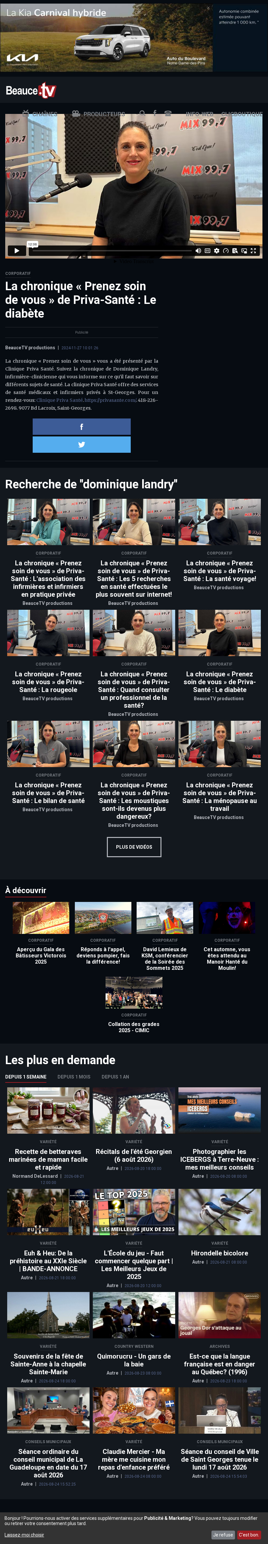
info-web (199, 114)
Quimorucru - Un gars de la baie (134, 1360)
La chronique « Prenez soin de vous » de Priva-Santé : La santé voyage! (219, 571)
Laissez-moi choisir (24, 1534)
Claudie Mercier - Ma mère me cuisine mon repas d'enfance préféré (134, 1459)
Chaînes (45, 114)
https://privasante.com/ (110, 400)
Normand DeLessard (35, 1176)
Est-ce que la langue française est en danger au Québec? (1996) (219, 1364)
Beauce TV (31, 89)
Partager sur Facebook (82, 426)
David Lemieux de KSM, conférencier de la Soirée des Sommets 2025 (165, 958)
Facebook (155, 113)
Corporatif (18, 273)
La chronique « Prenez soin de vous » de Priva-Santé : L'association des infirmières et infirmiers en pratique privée (48, 578)
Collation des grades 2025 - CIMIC (133, 1027)
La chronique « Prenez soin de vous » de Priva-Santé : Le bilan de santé (48, 793)
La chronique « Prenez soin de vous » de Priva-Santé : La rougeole (48, 682)
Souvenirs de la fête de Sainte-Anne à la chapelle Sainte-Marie (48, 1364)
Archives (219, 1346)
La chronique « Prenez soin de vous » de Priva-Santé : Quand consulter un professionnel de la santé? (134, 689)
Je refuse (223, 1534)
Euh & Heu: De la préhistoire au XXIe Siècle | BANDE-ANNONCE (48, 1261)
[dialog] (134, 1528)
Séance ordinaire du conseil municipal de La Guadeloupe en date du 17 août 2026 (48, 1463)
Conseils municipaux (48, 1442)
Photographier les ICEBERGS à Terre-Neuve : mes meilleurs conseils (219, 1159)
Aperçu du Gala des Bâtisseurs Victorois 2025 (41, 955)
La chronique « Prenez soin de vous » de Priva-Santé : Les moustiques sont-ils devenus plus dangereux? (134, 800)
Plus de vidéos (134, 847)
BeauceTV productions (30, 347)
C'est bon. (249, 1534)
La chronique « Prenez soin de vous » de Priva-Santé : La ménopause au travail (219, 796)
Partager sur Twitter (82, 444)
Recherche (142, 113)
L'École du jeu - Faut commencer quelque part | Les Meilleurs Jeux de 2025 (134, 1265)
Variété (48, 1142)
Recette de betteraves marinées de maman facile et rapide (48, 1159)
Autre (113, 1168)
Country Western (134, 1346)
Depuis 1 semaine (25, 1076)
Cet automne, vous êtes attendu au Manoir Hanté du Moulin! (227, 958)
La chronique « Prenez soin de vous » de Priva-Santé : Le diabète (220, 682)
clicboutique (242, 114)
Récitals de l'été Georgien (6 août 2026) (134, 1155)
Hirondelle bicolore (219, 1253)
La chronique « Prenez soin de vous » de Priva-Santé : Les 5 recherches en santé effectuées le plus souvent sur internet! (134, 578)
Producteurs (104, 114)
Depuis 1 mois (74, 1076)
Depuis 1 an (115, 1076)
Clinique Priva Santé (59, 400)
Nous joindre (168, 113)
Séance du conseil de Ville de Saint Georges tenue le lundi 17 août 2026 (220, 1459)
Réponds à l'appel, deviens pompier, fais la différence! (103, 955)
